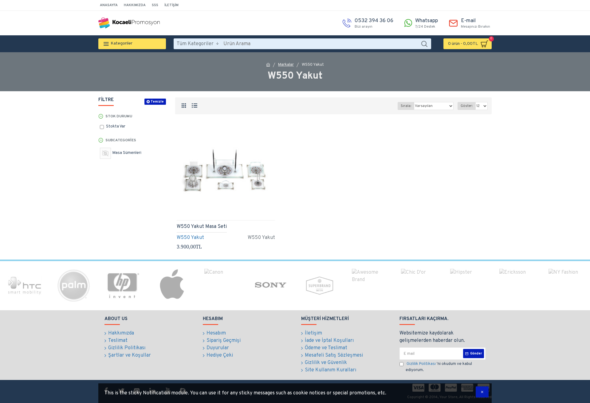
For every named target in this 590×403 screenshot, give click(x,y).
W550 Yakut (190, 238)
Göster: (467, 106)
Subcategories (120, 140)
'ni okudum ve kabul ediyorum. (439, 367)
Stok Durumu (118, 116)
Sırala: (406, 106)
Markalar (286, 64)
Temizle (157, 102)
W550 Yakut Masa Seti (202, 227)
